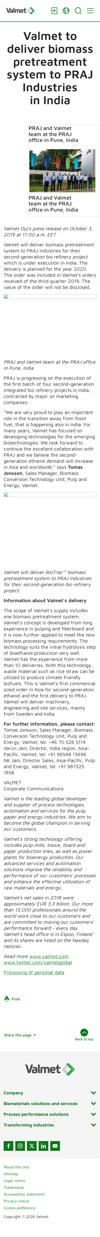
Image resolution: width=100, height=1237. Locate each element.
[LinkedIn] (43, 1146)
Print (16, 999)
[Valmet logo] (26, 11)
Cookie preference (19, 1208)
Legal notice (14, 1180)
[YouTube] (55, 1146)
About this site (16, 1167)
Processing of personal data (34, 972)
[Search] (78, 11)
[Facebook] (8, 1146)
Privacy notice (16, 1201)
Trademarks (14, 1187)
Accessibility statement (24, 1194)
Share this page (18, 1035)
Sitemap (11, 1174)
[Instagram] (20, 1146)
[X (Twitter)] (32, 1146)
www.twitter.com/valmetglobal (38, 962)
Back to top (84, 1039)
